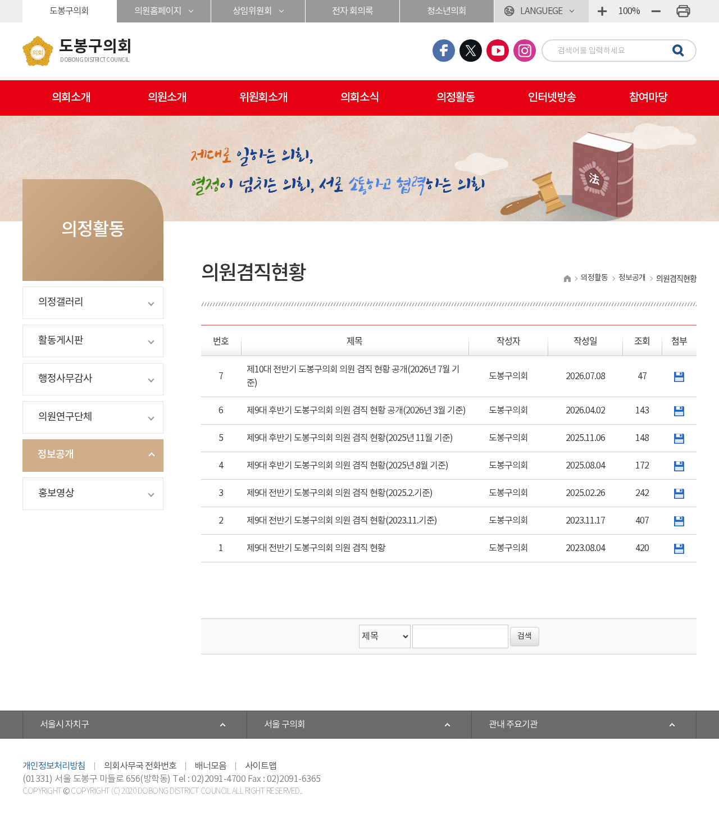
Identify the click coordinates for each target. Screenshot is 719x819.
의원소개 (167, 97)
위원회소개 (263, 97)
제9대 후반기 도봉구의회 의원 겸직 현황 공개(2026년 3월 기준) (356, 411)
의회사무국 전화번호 (140, 766)
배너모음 (210, 766)
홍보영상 (56, 493)
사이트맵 (260, 766)
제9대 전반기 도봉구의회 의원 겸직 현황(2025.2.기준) (340, 493)
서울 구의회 (284, 725)
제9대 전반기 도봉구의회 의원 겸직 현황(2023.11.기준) (342, 521)
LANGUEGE (541, 11)
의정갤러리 (60, 302)
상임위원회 (252, 11)
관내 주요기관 (513, 725)
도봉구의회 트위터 (470, 50)
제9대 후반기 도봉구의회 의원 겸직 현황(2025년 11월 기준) (350, 438)
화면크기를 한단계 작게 (656, 11)
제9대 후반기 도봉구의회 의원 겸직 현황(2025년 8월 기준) (347, 466)
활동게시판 (60, 341)
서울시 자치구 (64, 725)
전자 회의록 (352, 11)
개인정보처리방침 (53, 766)
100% (629, 11)
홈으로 (567, 278)
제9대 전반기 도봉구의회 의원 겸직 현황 (316, 548)
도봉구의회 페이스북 (444, 50)
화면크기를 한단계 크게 (602, 11)
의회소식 (359, 97)
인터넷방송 (552, 97)
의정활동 (455, 97)
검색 (676, 51)
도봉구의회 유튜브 (497, 50)
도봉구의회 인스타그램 (524, 50)
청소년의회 (446, 11)
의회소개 (71, 97)
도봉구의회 (69, 11)
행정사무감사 (65, 379)
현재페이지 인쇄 (683, 11)
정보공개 (56, 455)
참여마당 (648, 97)
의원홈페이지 (157, 11)
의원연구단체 (65, 417)
